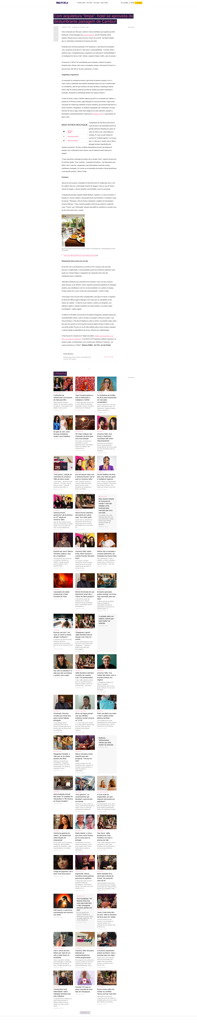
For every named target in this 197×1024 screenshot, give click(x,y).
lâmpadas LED (98, 114)
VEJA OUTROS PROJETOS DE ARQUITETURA (80, 255)
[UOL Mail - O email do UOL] (125, 3)
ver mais (84, 1012)
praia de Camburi (88, 35)
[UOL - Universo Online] (69, 3)
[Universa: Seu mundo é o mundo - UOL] (62, 3)
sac (122, 2)
